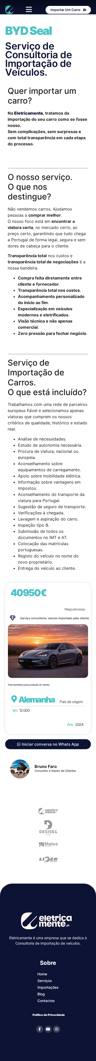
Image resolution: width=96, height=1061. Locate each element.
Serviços (44, 980)
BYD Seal (28, 31)
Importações (48, 987)
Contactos (46, 1000)
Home (42, 974)
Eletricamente (28, 113)
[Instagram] (56, 1029)
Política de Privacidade (49, 1015)
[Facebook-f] (39, 1029)
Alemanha (36, 700)
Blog (41, 994)
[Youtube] (48, 1029)
